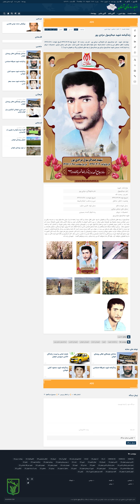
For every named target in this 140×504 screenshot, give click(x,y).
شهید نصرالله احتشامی (126, 468)
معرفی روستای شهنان (18, 140)
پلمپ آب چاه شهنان (31, 468)
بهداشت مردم (18, 459)
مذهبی (113, 29)
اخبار (118, 29)
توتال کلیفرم (92, 462)
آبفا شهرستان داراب (75, 459)
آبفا (86, 459)
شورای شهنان (101, 468)
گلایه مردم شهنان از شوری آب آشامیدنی (15, 131)
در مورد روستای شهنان (18, 148)
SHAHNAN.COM (9, 499)
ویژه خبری (121, 13)
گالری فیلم (111, 13)
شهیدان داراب (96, 342)
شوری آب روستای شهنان (87, 468)
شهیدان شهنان (84, 342)
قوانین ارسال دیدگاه (127, 438)
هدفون (43, 468)
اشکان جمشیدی (42, 459)
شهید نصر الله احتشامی (25, 465)
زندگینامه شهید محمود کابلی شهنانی (58, 369)
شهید (103, 342)
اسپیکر (53, 459)
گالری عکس (102, 13)
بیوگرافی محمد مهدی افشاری (16, 24)
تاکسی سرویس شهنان (127, 462)
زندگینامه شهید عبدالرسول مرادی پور (112, 35)
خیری (82, 462)
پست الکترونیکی (84, 429)
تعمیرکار (102, 462)
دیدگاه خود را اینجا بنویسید (126, 404)
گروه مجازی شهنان (8, 2)
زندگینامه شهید (112, 342)
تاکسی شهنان (113, 462)
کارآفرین (18, 468)
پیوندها (23, 2)
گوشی (80, 472)
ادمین (120, 337)
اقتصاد (110, 480)
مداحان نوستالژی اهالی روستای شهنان (105, 355)
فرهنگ (71, 480)
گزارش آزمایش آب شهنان (126, 472)
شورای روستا (113, 468)
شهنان (92, 465)
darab (130, 459)
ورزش (110, 484)
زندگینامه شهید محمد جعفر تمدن (16, 82)
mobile (122, 459)
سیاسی (91, 480)
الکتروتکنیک (30, 459)
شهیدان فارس (73, 342)
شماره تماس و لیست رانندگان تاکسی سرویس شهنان (57, 355)
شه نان (83, 465)
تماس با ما (17, 2)
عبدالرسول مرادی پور (60, 342)
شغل (25, 462)
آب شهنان (95, 459)
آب (103, 459)
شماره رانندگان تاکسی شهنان (106, 465)
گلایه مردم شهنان (111, 472)
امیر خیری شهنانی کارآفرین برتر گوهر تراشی (15, 110)
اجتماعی (130, 480)
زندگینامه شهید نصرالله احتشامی (104, 367)
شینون (73, 468)
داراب (74, 462)
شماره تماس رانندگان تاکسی (125, 465)
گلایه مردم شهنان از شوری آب (94, 472)
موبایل (51, 468)
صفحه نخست (131, 13)
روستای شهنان (48, 462)
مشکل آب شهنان (63, 468)
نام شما (132, 429)
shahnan (111, 459)
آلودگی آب (62, 459)
